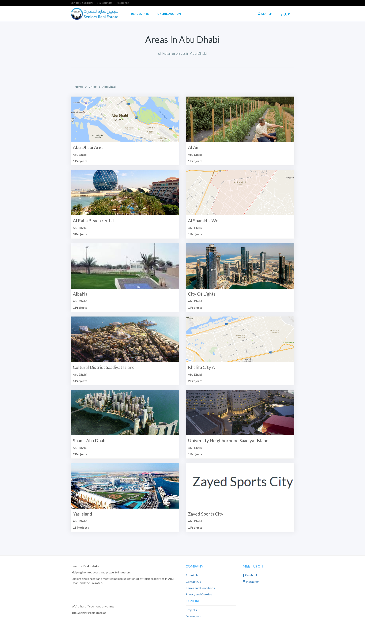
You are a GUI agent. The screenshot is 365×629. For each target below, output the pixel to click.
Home (79, 86)
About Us (192, 575)
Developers (105, 3)
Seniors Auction (82, 3)
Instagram (252, 581)
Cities (93, 86)
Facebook (251, 575)
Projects (191, 610)
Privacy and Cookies (199, 594)
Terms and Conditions (200, 588)
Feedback (123, 3)
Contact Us (193, 581)
